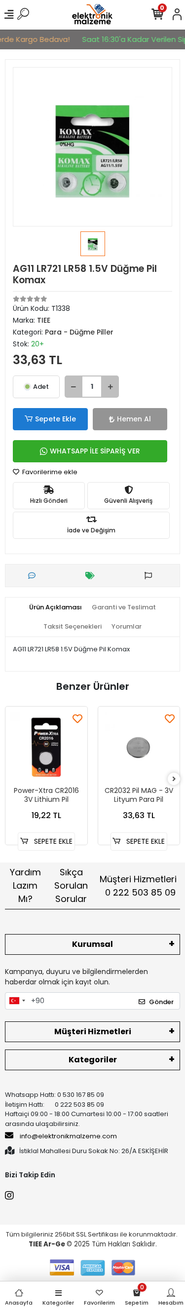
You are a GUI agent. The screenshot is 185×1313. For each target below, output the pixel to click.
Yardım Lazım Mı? (25, 885)
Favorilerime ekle (49, 472)
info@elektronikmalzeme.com (68, 1136)
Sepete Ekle (55, 419)
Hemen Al (134, 419)
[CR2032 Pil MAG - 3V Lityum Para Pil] (139, 748)
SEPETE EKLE (52, 841)
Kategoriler (93, 1059)
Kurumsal (92, 944)
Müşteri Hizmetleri (138, 886)
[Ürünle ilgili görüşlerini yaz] (34, 575)
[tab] (55, 607)
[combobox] (16, 1001)
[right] (174, 779)
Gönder (161, 1002)
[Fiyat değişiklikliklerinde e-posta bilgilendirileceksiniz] (92, 575)
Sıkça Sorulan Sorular (71, 885)
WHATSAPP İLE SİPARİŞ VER (95, 451)
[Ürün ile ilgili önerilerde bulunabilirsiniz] (150, 575)
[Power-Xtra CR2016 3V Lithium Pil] (46, 748)
